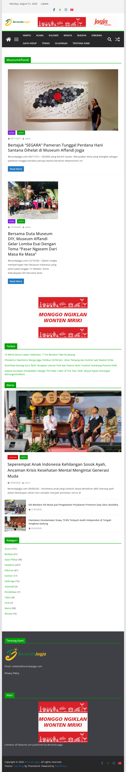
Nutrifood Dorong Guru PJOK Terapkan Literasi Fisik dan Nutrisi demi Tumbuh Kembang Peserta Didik (61, 365)
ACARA (39, 35)
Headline (13, 457)
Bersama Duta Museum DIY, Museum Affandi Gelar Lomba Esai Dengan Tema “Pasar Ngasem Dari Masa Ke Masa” (32, 244)
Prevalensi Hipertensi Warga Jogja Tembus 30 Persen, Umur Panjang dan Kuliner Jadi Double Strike (59, 360)
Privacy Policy (12, 673)
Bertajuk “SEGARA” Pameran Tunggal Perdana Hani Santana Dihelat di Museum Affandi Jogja (55, 147)
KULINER (53, 35)
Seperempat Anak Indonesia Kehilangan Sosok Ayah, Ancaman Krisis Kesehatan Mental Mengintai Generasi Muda (58, 470)
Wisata (8, 613)
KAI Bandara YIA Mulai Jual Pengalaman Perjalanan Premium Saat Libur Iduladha (73, 504)
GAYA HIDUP (30, 43)
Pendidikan (11, 592)
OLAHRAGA (61, 43)
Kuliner (9, 575)
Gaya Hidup (11, 559)
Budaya (9, 554)
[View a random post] (117, 39)
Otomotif (9, 586)
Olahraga (10, 581)
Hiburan (9, 570)
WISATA (68, 35)
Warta (21, 133)
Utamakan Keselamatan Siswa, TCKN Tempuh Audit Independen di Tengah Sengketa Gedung (70, 522)
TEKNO (46, 43)
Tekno (8, 597)
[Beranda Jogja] (8, 39)
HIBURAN (97, 35)
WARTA (27, 35)
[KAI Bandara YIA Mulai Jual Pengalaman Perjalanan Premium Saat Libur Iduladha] (15, 507)
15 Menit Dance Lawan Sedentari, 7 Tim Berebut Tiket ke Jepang (40, 354)
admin (28, 138)
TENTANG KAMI (81, 43)
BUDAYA (81, 35)
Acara (11, 133)
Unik (7, 602)
